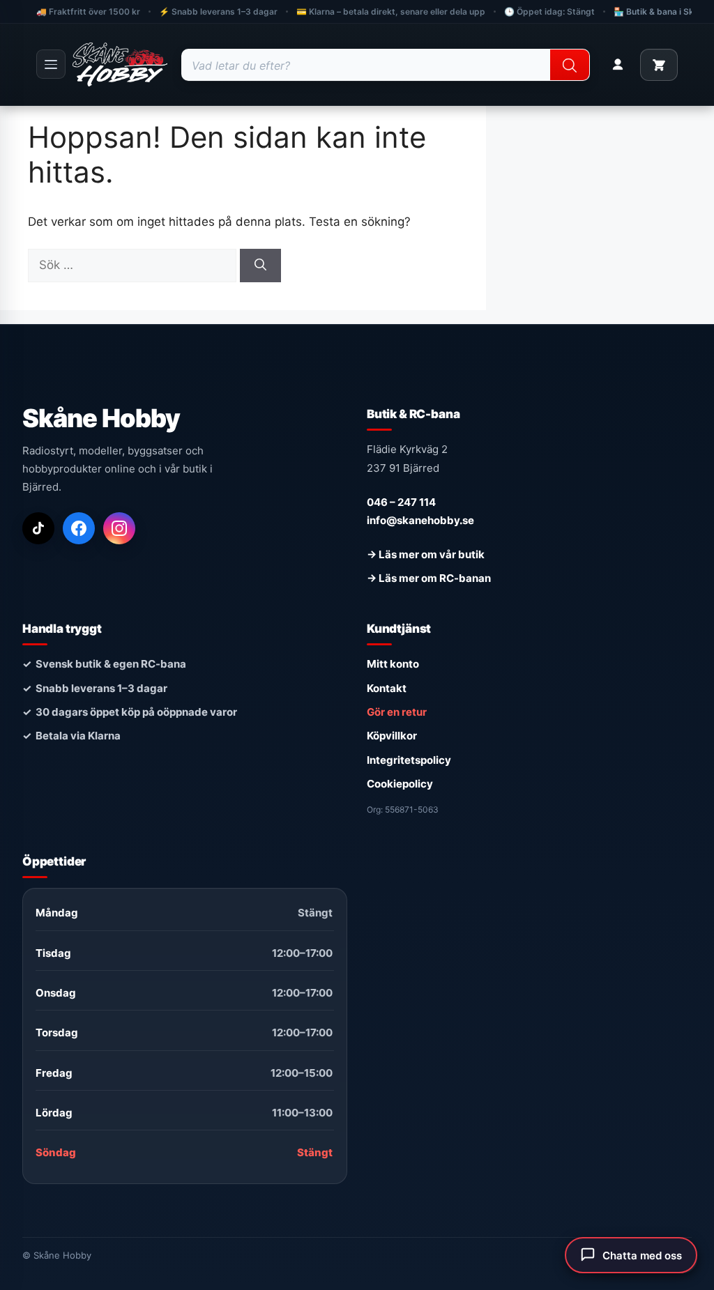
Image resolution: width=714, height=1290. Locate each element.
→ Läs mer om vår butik (426, 554)
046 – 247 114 (401, 502)
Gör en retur (397, 712)
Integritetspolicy (409, 760)
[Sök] (260, 265)
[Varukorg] (659, 65)
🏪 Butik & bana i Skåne (661, 11)
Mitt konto (393, 663)
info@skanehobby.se (420, 520)
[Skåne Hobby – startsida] (120, 64)
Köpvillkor (392, 735)
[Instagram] (119, 528)
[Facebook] (79, 528)
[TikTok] (38, 528)
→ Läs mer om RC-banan (429, 578)
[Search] (569, 65)
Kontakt (387, 688)
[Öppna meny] (51, 64)
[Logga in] (618, 64)
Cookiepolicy (400, 783)
